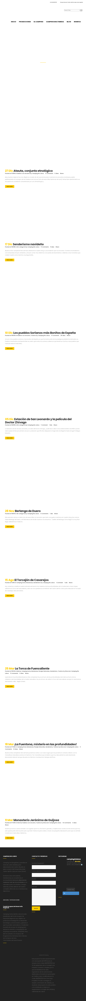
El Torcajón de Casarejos (31, 580)
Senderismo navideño (28, 244)
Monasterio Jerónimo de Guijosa (36, 820)
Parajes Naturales (44, 671)
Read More (10, 186)
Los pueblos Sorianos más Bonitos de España (44, 333)
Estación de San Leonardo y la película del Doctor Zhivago (38, 420)
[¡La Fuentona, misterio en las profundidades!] (43, 718)
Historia (19, 823)
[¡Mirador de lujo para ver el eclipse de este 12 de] (67, 877)
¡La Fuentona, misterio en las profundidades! (45, 744)
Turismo (33, 335)
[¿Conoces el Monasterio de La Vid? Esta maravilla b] (61, 873)
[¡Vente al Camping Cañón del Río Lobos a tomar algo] (61, 884)
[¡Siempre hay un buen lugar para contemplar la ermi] (61, 877)
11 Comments (14, 673)
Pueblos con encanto (23, 173)
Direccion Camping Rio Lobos (69, 747)
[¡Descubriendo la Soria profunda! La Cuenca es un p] (80, 881)
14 (15, 749)
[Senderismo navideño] (43, 218)
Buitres (19, 671)
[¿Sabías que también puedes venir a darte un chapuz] (80, 877)
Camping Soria (20, 582)
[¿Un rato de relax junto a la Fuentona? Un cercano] (67, 881)
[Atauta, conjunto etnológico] (43, 137)
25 (63, 335)
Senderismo (37, 582)
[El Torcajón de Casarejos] (43, 556)
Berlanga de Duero (28, 511)
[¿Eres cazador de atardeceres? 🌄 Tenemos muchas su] (67, 873)
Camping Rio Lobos (38, 173)
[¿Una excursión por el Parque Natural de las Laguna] (74, 884)
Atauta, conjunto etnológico (33, 171)
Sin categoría (21, 247)
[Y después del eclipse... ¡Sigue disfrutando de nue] (80, 873)
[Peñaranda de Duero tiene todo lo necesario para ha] (67, 869)
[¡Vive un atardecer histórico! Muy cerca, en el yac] (74, 881)
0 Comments (49, 173)
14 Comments (67, 823)
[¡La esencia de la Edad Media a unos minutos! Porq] (80, 884)
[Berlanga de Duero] (43, 477)
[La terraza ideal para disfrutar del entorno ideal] (80, 869)
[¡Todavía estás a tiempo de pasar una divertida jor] (61, 881)
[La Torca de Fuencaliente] (43, 635)
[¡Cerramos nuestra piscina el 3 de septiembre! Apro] (74, 869)
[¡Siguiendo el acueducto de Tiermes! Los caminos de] (74, 873)
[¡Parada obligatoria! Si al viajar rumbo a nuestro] (74, 877)
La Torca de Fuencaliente (32, 668)
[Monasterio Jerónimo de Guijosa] (43, 793)
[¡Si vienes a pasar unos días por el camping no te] (67, 884)
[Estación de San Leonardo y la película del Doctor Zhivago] (43, 387)
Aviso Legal (6, 900)
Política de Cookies (14, 900)
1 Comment (44, 425)
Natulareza (29, 582)
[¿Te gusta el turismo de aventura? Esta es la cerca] (61, 869)
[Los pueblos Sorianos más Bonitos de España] (43, 299)
